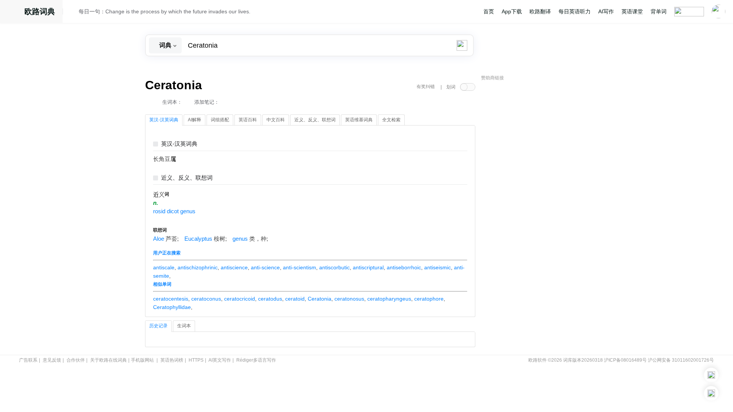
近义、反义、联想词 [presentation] (315, 119)
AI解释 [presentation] (194, 119)
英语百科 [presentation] (248, 119)
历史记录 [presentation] (158, 325)
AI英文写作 (219, 360)
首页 (488, 11)
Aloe (158, 239)
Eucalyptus (198, 239)
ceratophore (429, 299)
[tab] (163, 120)
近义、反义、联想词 (187, 178)
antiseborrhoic (404, 267)
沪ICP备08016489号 (625, 360)
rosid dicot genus (174, 211)
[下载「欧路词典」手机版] (711, 375)
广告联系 (28, 360)
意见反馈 (52, 360)
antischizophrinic (198, 267)
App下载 (512, 11)
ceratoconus (206, 299)
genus (240, 239)
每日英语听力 (575, 11)
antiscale (163, 267)
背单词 (659, 11)
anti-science (265, 267)
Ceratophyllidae (172, 307)
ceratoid (295, 299)
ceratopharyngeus (389, 299)
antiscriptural (368, 267)
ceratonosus (349, 299)
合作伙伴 (75, 360)
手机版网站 (142, 360)
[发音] (73, 12)
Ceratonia (319, 299)
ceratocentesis (170, 299)
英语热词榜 (171, 360)
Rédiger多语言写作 (256, 360)
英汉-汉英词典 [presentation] (163, 119)
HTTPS (196, 360)
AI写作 (606, 11)
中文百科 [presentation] (275, 119)
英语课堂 (632, 11)
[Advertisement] (538, 200)
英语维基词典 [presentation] (359, 119)
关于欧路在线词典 (108, 360)
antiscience (234, 267)
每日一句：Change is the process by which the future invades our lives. (164, 11)
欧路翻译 (540, 11)
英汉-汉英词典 (179, 144)
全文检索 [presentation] (391, 119)
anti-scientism (299, 267)
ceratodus (270, 299)
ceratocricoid (239, 299)
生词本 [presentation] (184, 325)
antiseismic (437, 267)
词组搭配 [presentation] (220, 119)
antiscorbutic (334, 267)
